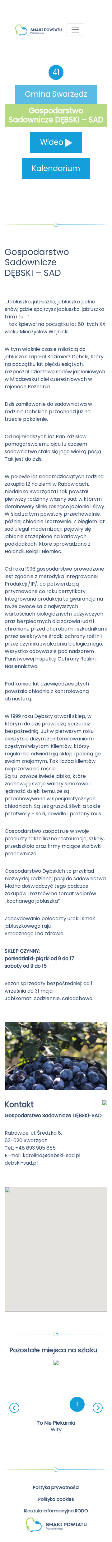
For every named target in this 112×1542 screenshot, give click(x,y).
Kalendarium (56, 168)
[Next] (98, 1408)
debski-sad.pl (21, 1162)
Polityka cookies (56, 1499)
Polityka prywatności (56, 1487)
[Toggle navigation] (75, 29)
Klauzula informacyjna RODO (56, 1511)
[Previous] (14, 1408)
